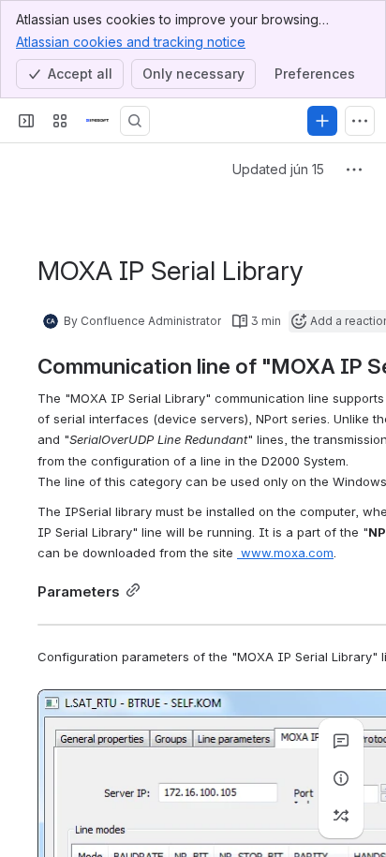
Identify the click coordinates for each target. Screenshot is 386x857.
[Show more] (360, 121)
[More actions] (354, 170)
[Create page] (341, 816)
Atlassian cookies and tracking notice (130, 42)
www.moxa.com (285, 552)
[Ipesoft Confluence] (97, 121)
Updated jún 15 (278, 169)
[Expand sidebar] (26, 121)
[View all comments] (341, 741)
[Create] (322, 121)
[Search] (135, 121)
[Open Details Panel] (341, 778)
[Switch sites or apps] (60, 121)
